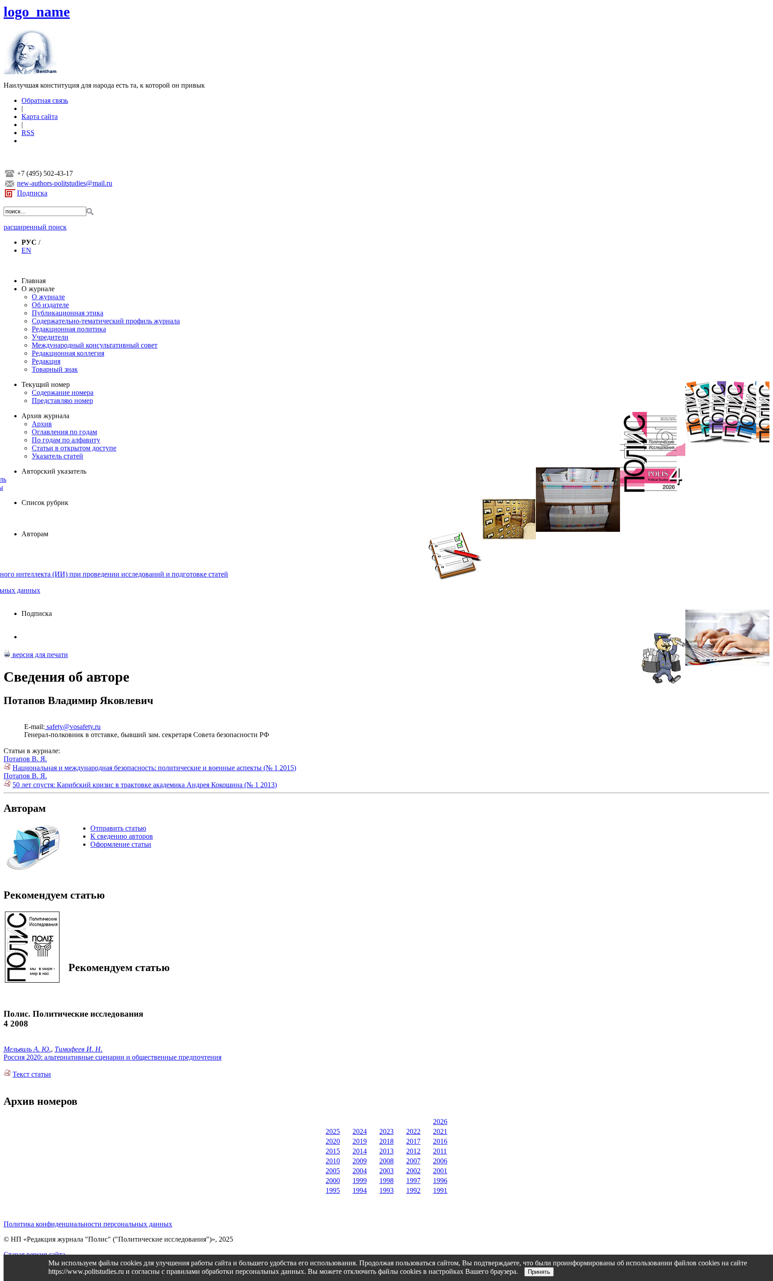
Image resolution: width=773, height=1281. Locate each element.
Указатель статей (57, 456)
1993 (386, 1190)
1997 (413, 1180)
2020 (333, 1141)
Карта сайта (39, 116)
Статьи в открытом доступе (74, 448)
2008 (386, 1161)
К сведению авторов (121, 836)
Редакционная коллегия (68, 353)
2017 (413, 1141)
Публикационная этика (67, 313)
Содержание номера (62, 392)
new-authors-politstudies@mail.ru (64, 183)
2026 (440, 1121)
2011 (440, 1151)
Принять (539, 1271)
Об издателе (50, 305)
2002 (413, 1171)
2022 (413, 1131)
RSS (27, 132)
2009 (360, 1161)
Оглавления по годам (64, 432)
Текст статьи (32, 1074)
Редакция (46, 361)
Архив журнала (45, 416)
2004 (360, 1171)
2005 (333, 1171)
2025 (333, 1131)
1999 (360, 1180)
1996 (440, 1180)
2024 (360, 1131)
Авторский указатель (53, 471)
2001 (440, 1171)
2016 (440, 1141)
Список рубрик (44, 502)
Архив (42, 424)
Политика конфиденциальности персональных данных (88, 1224)
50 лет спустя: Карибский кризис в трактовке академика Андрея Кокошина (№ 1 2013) (145, 785)
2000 (333, 1180)
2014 (360, 1151)
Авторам (34, 534)
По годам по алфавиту (66, 440)
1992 (413, 1190)
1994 (360, 1190)
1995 (333, 1190)
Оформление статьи (120, 844)
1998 (386, 1180)
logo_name (37, 12)
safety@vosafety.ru (73, 726)
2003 (386, 1171)
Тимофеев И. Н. (78, 1049)
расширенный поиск (35, 227)
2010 (333, 1161)
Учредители (50, 337)
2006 (440, 1161)
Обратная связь (44, 100)
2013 (386, 1151)
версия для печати (39, 654)
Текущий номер (45, 384)
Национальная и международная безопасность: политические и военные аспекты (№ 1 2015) (154, 768)
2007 (413, 1161)
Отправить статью (118, 828)
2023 (386, 1131)
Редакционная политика (69, 329)
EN (26, 250)
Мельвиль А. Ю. (27, 1049)
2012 (413, 1151)
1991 (440, 1190)
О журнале (38, 289)
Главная (33, 280)
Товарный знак (55, 369)
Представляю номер (62, 400)
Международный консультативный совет (94, 345)
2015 (333, 1151)
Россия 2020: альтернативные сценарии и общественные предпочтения (112, 1057)
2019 (360, 1141)
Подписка (32, 193)
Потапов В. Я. (25, 759)
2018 (386, 1141)
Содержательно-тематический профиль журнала (106, 321)
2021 (440, 1131)
